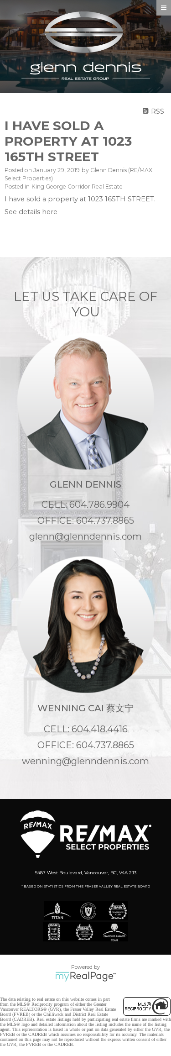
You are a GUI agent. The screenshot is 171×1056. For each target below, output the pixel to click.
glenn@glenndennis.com (85, 536)
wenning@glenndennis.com (85, 761)
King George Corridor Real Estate (77, 186)
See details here (31, 212)
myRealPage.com (85, 976)
